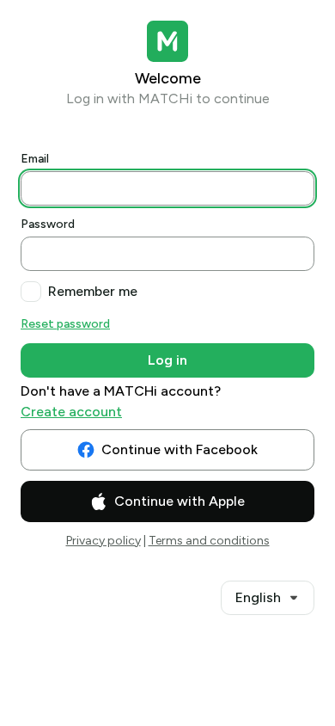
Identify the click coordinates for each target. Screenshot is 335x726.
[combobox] (267, 598)
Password (48, 224)
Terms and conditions (209, 540)
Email (35, 158)
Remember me (92, 291)
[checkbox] (31, 291)
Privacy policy (103, 540)
